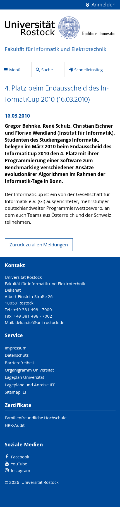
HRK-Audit (15, 425)
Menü (14, 69)
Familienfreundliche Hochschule (35, 417)
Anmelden (102, 4)
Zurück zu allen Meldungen (38, 245)
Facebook (20, 457)
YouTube (19, 463)
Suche (47, 69)
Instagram (20, 470)
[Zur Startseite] (60, 28)
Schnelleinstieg (88, 69)
